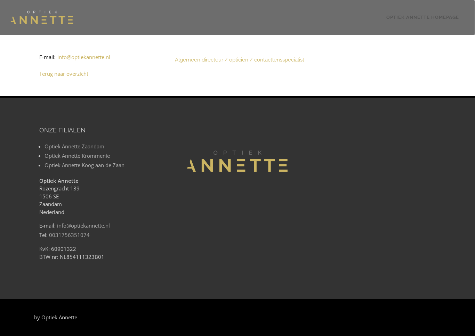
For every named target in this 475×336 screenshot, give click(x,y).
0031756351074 (69, 234)
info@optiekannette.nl (83, 225)
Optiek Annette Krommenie (77, 155)
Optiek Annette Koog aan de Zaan (84, 165)
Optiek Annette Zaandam (74, 146)
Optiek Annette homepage (422, 17)
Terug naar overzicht (63, 73)
